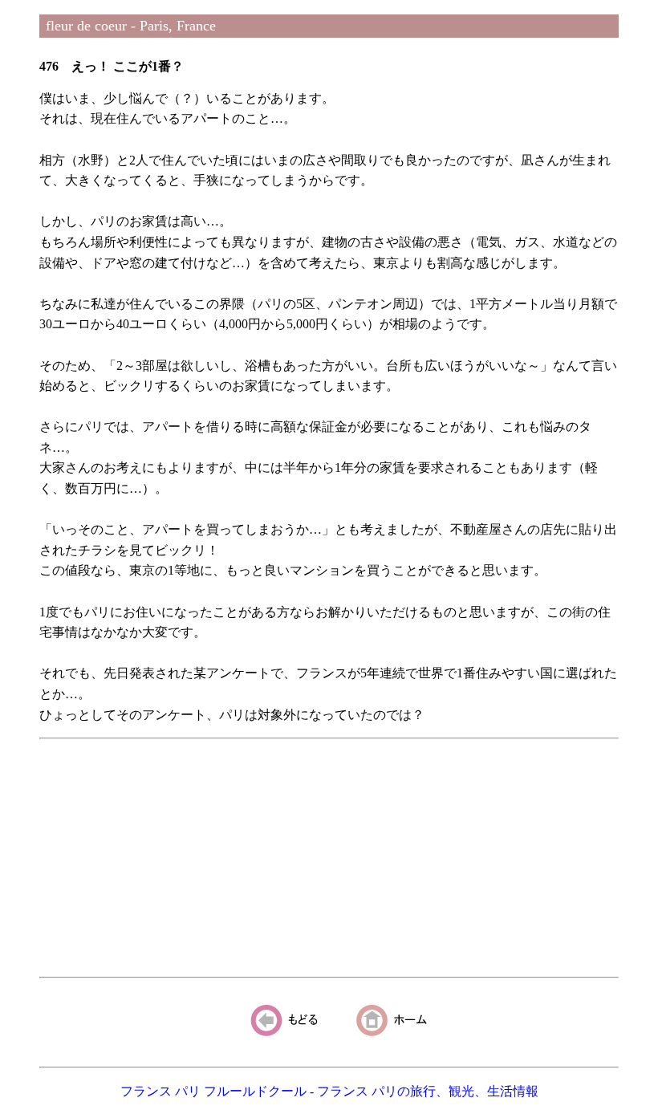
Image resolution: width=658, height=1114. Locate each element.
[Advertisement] (329, 858)
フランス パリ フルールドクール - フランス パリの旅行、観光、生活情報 (329, 1091)
